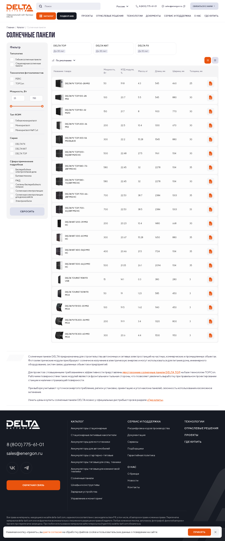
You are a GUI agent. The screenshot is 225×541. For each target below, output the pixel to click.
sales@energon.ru (173, 6)
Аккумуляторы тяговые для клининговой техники (95, 470)
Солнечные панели (82, 478)
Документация (136, 435)
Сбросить (27, 211)
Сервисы (132, 442)
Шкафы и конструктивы (85, 485)
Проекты (87, 16)
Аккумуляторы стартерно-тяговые (92, 455)
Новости (132, 480)
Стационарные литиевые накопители (93, 435)
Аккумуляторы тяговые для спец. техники (96, 462)
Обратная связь (33, 485)
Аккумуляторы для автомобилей (90, 448)
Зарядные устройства (84, 491)
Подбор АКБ (67, 16)
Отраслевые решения (109, 16)
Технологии (135, 16)
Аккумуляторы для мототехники (90, 442)
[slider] (11, 106)
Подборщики (135, 448)
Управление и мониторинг (86, 498)
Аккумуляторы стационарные (89, 428)
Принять (199, 532)
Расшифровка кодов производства (148, 428)
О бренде (133, 473)
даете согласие (52, 532)
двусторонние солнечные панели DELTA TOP (151, 372)
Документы (153, 16)
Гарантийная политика (141, 455)
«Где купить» (155, 400)
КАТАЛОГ (49, 16)
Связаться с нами (203, 6)
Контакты (133, 487)
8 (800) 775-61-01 (25, 444)
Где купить (211, 16)
